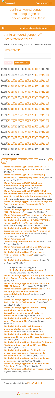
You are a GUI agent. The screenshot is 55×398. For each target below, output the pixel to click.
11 (44, 75)
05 (23, 80)
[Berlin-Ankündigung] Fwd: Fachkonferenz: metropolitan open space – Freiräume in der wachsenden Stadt (25, 353)
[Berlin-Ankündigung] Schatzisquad (21, 260)
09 (37, 69)
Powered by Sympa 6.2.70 (29, 393)
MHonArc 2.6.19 (34, 383)
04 (19, 80)
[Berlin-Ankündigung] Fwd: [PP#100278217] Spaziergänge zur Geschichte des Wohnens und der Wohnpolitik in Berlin (27, 231)
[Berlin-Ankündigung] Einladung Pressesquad (26, 369)
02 (12, 80)
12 (47, 75)
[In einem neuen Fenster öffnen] (19, 50)
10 (40, 69)
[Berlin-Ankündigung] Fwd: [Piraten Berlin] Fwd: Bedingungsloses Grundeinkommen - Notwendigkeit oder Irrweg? (27, 291)
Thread (22, 160)
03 (16, 80)
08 (33, 69)
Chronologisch (9, 160)
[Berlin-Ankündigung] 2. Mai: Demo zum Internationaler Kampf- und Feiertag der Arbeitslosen (23, 329)
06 (26, 80)
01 (9, 80)
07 (30, 69)
